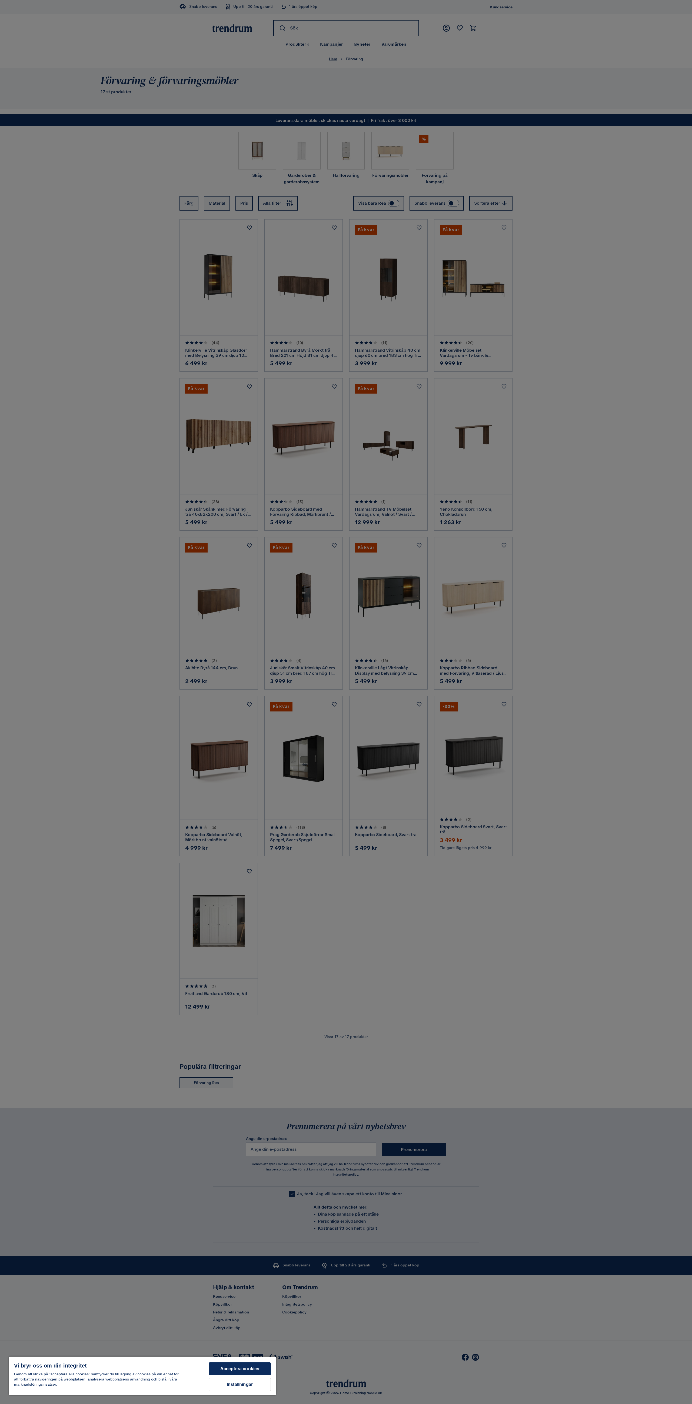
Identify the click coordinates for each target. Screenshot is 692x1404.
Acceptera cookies (240, 1368)
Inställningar (240, 1384)
